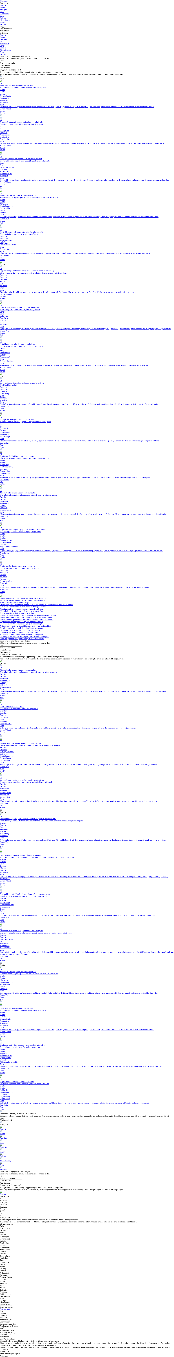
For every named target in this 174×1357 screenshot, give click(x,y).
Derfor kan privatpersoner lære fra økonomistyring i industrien (23, 607)
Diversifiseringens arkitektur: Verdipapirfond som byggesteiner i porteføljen (28, 615)
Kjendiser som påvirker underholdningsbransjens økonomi (22, 628)
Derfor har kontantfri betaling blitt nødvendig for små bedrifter (23, 598)
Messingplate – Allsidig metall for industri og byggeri (20, 630)
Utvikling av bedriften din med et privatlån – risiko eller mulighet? (24, 637)
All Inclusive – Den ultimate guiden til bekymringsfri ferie (21, 611)
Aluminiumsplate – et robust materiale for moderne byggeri (22, 609)
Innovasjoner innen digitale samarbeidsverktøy (17, 613)
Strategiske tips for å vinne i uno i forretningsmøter (19, 632)
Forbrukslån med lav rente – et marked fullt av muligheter (21, 634)
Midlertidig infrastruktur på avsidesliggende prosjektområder (22, 600)
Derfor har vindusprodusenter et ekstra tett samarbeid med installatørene (26, 620)
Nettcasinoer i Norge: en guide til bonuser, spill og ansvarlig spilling (25, 626)
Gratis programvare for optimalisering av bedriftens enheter (22, 639)
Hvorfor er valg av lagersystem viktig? (14, 603)
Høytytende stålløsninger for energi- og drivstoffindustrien (21, 622)
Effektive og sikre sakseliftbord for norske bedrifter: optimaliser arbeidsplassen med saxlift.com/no (36, 605)
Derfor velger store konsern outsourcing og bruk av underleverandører (26, 617)
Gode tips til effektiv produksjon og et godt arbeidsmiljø (21, 624)
